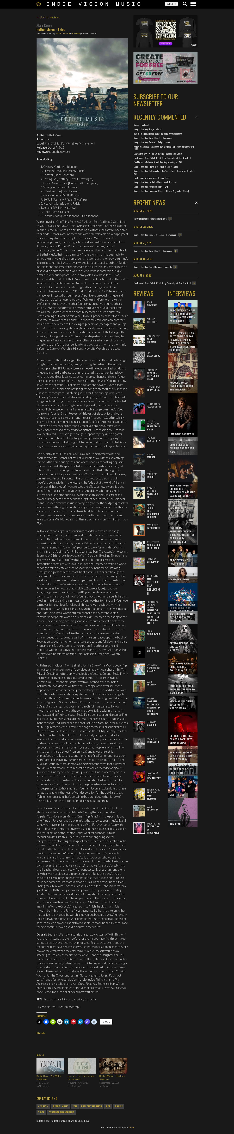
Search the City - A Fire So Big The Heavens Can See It (157, 153)
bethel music (60, 1106)
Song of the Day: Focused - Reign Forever (151, 142)
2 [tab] (140, 81)
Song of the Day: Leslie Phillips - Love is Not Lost (155, 182)
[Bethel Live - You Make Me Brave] (50, 1066)
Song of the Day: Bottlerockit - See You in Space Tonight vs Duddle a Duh (163, 172)
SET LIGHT (171, 4)
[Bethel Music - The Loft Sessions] (113, 1066)
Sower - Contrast (141, 125)
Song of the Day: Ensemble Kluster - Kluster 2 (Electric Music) (161, 191)
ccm (74, 1106)
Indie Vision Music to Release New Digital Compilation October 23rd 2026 (163, 148)
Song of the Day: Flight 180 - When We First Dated (155, 166)
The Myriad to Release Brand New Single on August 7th (157, 162)
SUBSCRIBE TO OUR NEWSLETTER (155, 100)
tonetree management (61, 1112)
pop (108, 1106)
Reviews (76, 33)
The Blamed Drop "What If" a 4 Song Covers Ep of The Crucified (162, 158)
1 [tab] (136, 81)
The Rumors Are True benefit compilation (151, 178)
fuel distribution (91, 1106)
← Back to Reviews (48, 17)
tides (41, 1112)
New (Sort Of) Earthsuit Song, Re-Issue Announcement (157, 133)
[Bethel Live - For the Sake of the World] (82, 1066)
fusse (131, 1127)
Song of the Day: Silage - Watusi (147, 129)
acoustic (43, 1106)
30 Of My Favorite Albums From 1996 (150, 218)
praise (119, 1106)
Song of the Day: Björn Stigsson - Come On (152, 267)
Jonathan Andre (63, 33)
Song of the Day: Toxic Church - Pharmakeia (152, 138)
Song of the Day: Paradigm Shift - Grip (150, 186)
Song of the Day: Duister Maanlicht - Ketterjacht (155, 235)
